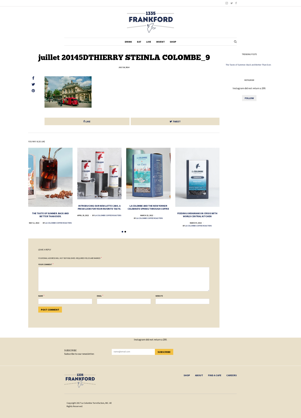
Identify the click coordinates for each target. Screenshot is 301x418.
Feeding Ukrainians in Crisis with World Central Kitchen (197, 215)
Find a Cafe (214, 375)
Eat (139, 41)
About (199, 375)
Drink (128, 41)
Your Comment (45, 264)
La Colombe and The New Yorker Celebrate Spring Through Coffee (148, 207)
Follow (249, 98)
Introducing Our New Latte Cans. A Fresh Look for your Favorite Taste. (99, 207)
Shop (173, 41)
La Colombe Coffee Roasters (58, 223)
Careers (231, 375)
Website (159, 296)
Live (148, 41)
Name (40, 296)
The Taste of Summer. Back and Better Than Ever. (50, 215)
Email (99, 296)
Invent (160, 41)
